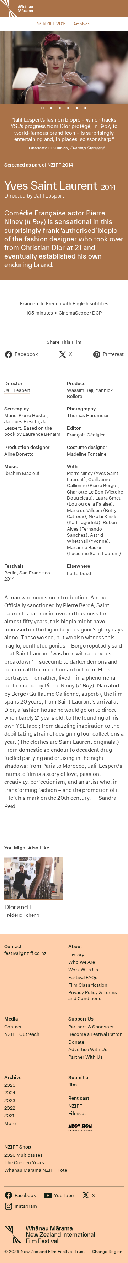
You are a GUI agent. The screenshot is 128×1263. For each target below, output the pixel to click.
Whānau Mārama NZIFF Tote (35, 1170)
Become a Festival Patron (95, 1034)
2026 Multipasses (23, 1155)
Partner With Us (85, 1057)
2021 (9, 1116)
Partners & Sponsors (90, 1027)
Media (11, 1019)
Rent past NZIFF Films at (78, 1105)
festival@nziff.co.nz (25, 953)
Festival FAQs (82, 978)
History (76, 955)
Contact (13, 947)
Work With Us (83, 970)
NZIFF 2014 (60, 165)
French (53, 304)
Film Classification (87, 985)
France (27, 304)
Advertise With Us (87, 1050)
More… (11, 1123)
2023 (9, 1101)
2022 (9, 1108)
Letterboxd (79, 574)
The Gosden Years (24, 1163)
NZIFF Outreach (21, 1034)
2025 (9, 1085)
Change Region (107, 1251)
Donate (76, 1042)
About (75, 947)
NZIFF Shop (17, 1147)
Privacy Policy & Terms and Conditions (92, 996)
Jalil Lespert (49, 195)
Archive (12, 1077)
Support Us (81, 1019)
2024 (10, 1093)
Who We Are (81, 962)
